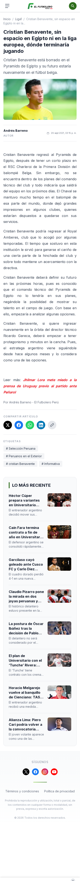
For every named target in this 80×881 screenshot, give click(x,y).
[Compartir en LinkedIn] (41, 425)
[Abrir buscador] (73, 6)
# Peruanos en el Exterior (24, 456)
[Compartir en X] (7, 425)
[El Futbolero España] (40, 6)
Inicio (7, 19)
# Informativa (51, 464)
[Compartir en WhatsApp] (30, 425)
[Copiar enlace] (52, 425)
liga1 (18, 19)
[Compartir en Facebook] (19, 425)
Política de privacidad (59, 791)
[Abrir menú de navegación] (7, 6)
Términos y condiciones (22, 791)
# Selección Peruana (20, 448)
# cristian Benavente (20, 464)
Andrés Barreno (15, 130)
